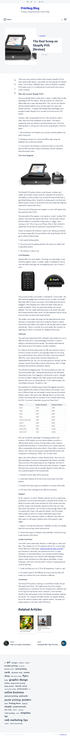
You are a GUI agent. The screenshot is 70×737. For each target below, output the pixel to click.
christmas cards (16, 672)
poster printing (12, 700)
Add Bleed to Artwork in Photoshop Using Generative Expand (44, 628)
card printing (21, 668)
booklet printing (11, 665)
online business (14, 692)
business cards (9, 669)
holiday (7, 683)
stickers (15, 710)
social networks (19, 706)
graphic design (18, 680)
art (8, 662)
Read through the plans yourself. (51, 549)
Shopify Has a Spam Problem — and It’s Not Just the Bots (27, 630)
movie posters (22, 689)
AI (5, 663)
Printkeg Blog (30, 8)
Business (42, 36)
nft (29, 689)
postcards (23, 696)
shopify (8, 706)
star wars (8, 709)
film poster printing (16, 676)
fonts (6, 680)
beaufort (27, 663)
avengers (14, 663)
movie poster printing (10, 689)
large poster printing (18, 683)
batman (21, 663)
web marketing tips (16, 720)
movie (24, 686)
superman (21, 710)
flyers (25, 675)
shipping (24, 704)
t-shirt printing (9, 713)
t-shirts (17, 713)
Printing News (15, 703)
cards (7, 672)
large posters (9, 686)
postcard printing (11, 696)
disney (7, 676)
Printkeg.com (63, 734)
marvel (18, 686)
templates (26, 712)
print (6, 703)
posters (26, 700)
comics (27, 672)
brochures (21, 666)
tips (6, 716)
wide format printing (16, 723)
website (6, 723)
